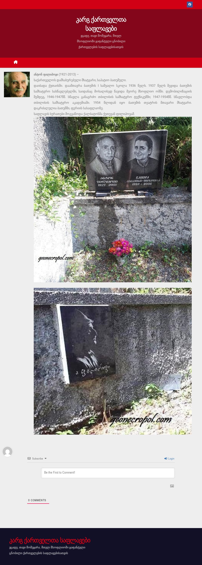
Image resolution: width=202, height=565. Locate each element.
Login (170, 458)
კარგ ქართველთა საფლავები (101, 24)
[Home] (15, 63)
